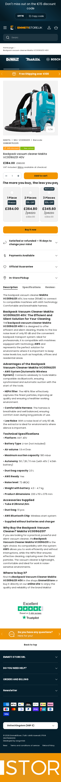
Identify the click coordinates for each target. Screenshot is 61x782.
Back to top (30, 644)
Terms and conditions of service (24, 745)
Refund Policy (48, 745)
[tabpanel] (30, 442)
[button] (56, 27)
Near (5, 745)
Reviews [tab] (50, 287)
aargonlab (20, 741)
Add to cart (40, 175)
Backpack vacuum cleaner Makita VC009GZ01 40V (26, 50)
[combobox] (30, 37)
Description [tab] (10, 287)
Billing (20, 167)
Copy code (38, 16)
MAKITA (6, 140)
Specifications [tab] (31, 287)
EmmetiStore (15, 735)
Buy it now (30, 229)
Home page (8, 47)
